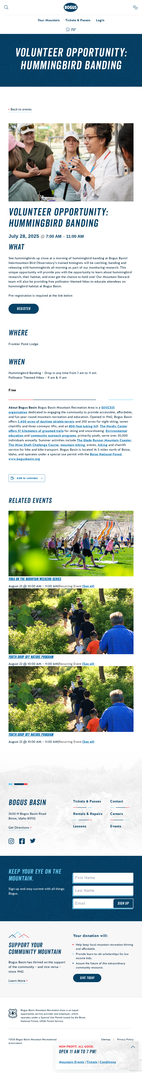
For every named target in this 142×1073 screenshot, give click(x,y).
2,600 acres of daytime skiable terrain (46, 421)
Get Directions (18, 827)
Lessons (79, 826)
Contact (116, 801)
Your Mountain (49, 20)
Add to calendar (27, 478)
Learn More (16, 981)
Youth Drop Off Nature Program (31, 657)
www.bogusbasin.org (24, 459)
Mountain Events (71, 1062)
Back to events (21, 109)
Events (115, 826)
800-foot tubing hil (83, 426)
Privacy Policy (125, 1039)
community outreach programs (53, 436)
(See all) (88, 586)
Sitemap (105, 1039)
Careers (116, 813)
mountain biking (72, 445)
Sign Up (123, 903)
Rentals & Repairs (87, 813)
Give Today (87, 978)
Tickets (91, 1062)
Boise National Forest (106, 454)
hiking (103, 445)
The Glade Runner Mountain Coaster (104, 440)
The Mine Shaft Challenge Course (33, 445)
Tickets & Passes (77, 20)
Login (100, 20)
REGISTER (24, 308)
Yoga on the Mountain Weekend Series (34, 579)
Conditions (108, 1062)
